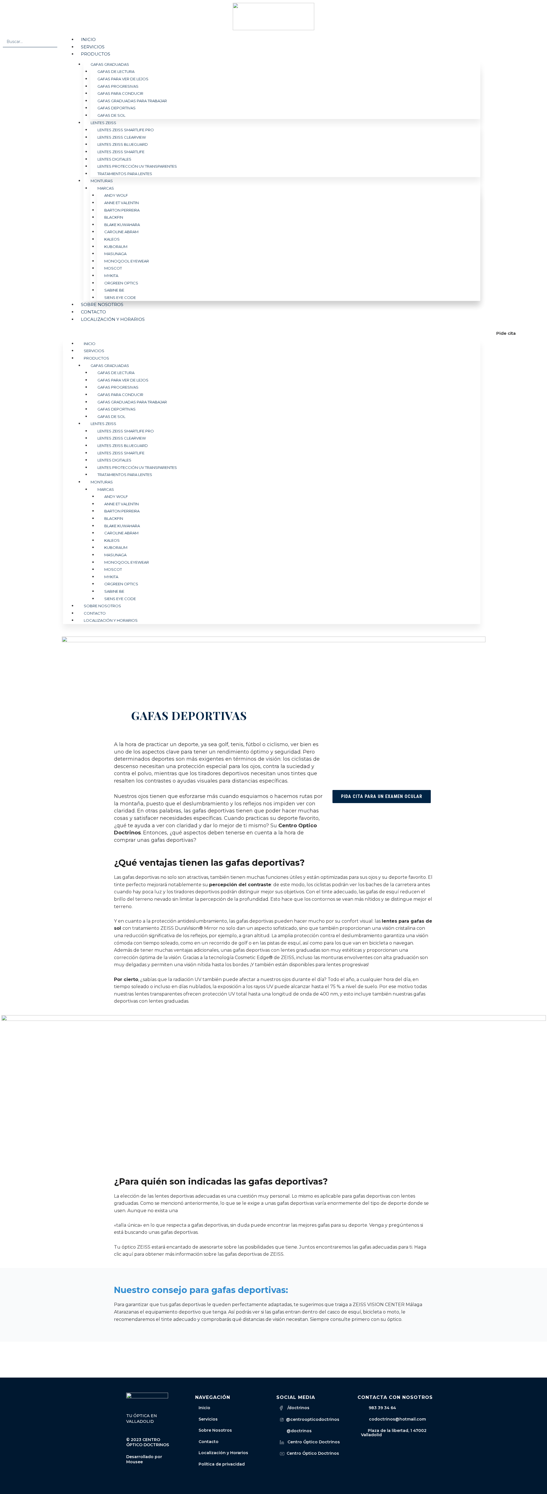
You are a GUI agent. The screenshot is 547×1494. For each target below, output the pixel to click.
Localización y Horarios (223, 1452)
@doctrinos (298, 1430)
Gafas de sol (111, 115)
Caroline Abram (121, 231)
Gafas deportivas (116, 108)
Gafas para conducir (120, 93)
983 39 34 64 (382, 1407)
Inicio (88, 39)
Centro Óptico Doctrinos (312, 1441)
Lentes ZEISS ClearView (121, 137)
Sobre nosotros (102, 304)
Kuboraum (115, 246)
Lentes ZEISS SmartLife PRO (125, 130)
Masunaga (115, 253)
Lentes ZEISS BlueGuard (122, 144)
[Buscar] (51, 41)
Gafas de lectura (115, 71)
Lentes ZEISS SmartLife (120, 151)
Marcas (105, 188)
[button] (271, 333)
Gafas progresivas (117, 86)
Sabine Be (114, 290)
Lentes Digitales (114, 159)
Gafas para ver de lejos (122, 79)
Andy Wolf (116, 195)
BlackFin (113, 217)
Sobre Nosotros (215, 1430)
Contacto (93, 312)
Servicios (93, 47)
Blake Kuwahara (122, 224)
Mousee (134, 1461)
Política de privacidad (222, 1464)
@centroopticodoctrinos (311, 1419)
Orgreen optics (121, 283)
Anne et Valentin (121, 202)
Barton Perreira (122, 210)
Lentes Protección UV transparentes (137, 166)
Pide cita (506, 333)
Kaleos (112, 239)
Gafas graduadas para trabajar (132, 100)
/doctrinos (296, 1407)
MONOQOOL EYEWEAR (126, 261)
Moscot (113, 268)
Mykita (111, 275)
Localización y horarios (113, 319)
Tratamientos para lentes (124, 173)
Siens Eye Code (120, 297)
